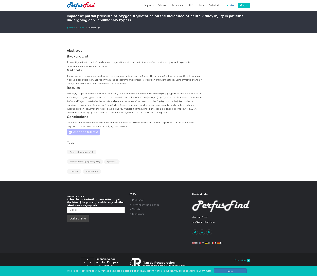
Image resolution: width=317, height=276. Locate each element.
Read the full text (85, 132)
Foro (201, 5)
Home (72, 28)
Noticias (162, 5)
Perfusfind (214, 5)
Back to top (240, 260)
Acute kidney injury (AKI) (81, 152)
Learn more (205, 270)
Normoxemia (92, 171)
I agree (230, 271)
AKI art (81, 28)
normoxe (74, 171)
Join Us (232, 5)
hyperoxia (112, 161)
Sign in (245, 5)
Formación (177, 5)
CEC (191, 5)
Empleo (147, 5)
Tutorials (137, 209)
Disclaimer (138, 214)
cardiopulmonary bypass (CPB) (85, 161)
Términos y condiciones (145, 204)
